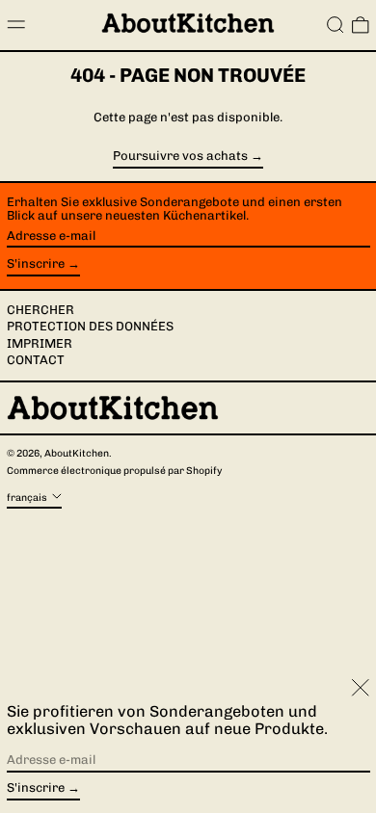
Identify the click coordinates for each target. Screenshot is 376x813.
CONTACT (36, 360)
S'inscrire (36, 263)
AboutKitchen (76, 453)
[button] (335, 25)
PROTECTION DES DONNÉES (90, 326)
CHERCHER (40, 309)
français (28, 497)
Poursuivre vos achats (180, 156)
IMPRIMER (39, 343)
